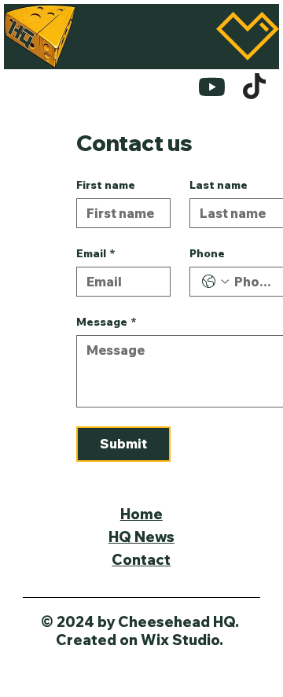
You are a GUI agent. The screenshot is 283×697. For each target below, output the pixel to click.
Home (141, 514)
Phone (207, 253)
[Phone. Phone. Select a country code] (215, 281)
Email (96, 253)
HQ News (141, 537)
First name (105, 185)
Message (106, 322)
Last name (218, 185)
